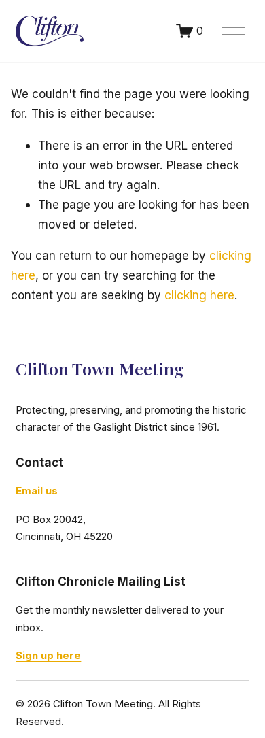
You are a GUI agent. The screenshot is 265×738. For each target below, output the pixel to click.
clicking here (199, 295)
